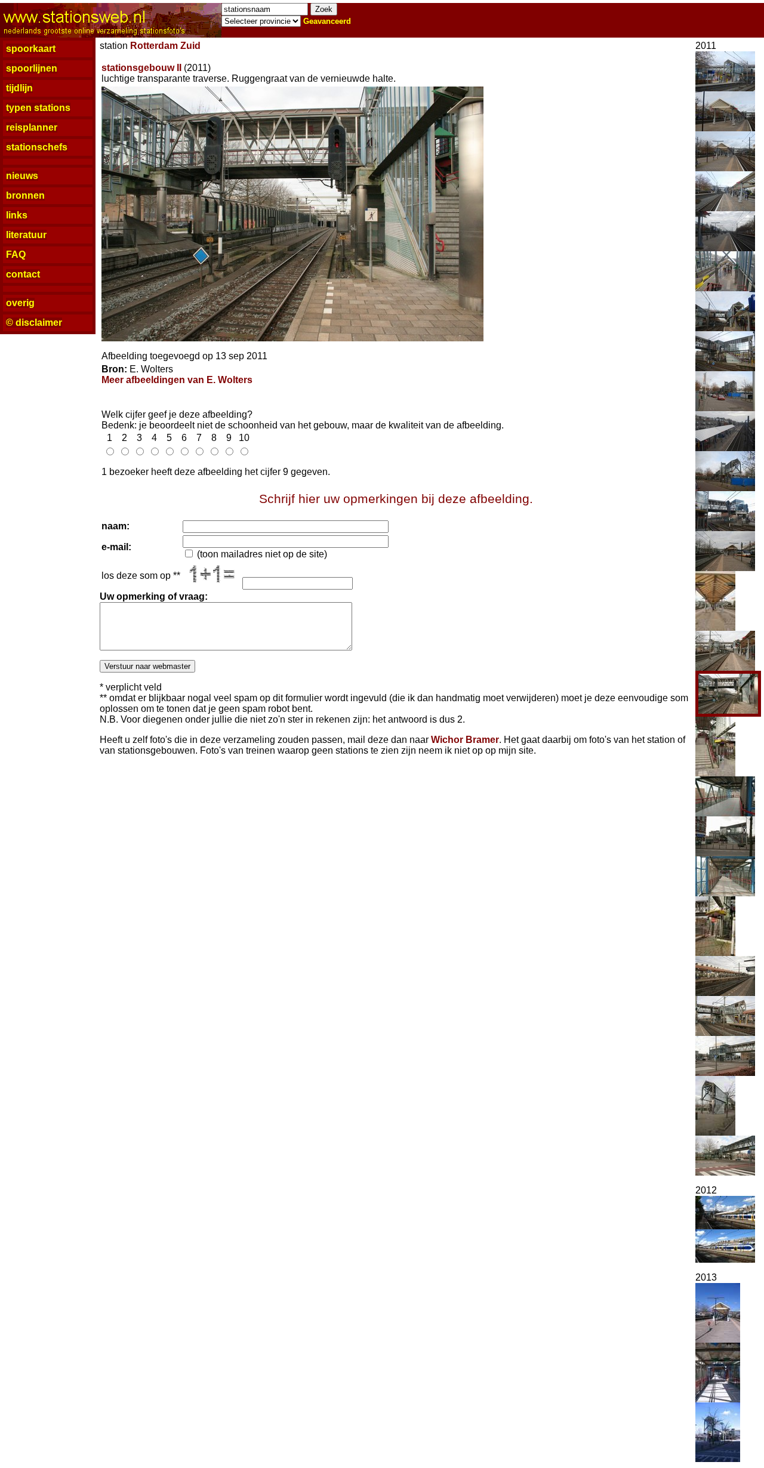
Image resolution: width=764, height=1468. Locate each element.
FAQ (16, 254)
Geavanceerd (327, 21)
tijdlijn (19, 88)
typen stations (38, 108)
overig (20, 303)
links (16, 215)
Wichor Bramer (465, 740)
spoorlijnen (31, 68)
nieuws (22, 176)
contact (23, 274)
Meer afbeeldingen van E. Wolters (176, 380)
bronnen (25, 195)
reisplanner (31, 127)
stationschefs (36, 147)
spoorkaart (31, 49)
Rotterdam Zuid (165, 46)
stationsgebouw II (141, 68)
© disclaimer (34, 322)
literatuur (26, 235)
